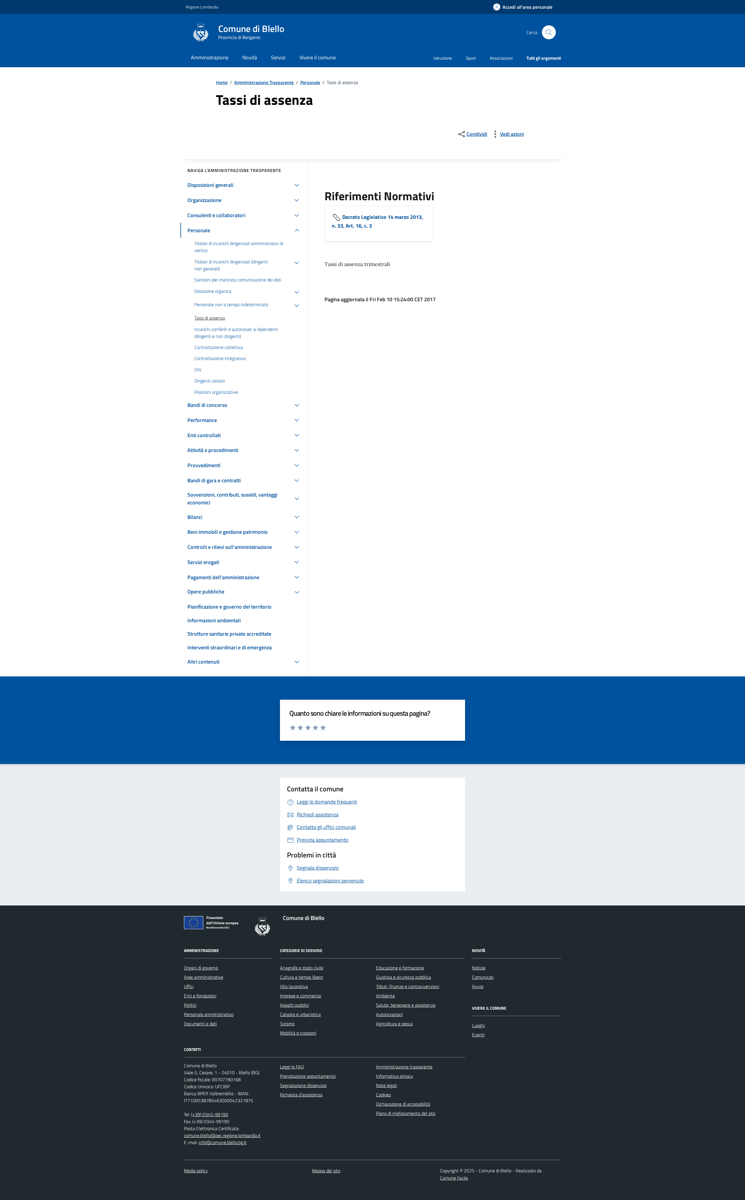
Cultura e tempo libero (301, 977)
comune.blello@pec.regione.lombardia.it (222, 1135)
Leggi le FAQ (292, 1066)
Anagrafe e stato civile (301, 967)
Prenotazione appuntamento (308, 1076)
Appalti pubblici (294, 1005)
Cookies (383, 1094)
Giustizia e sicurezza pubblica (403, 977)
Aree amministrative (203, 977)
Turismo (287, 1023)
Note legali (386, 1085)
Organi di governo (201, 967)
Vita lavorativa (294, 986)
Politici (190, 1005)
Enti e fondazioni (200, 995)
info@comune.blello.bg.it (222, 1142)
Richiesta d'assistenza (301, 1094)
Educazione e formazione (400, 967)
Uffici (189, 986)
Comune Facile (454, 1177)
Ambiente (385, 995)
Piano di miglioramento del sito (405, 1113)
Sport (471, 58)
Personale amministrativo (208, 1014)
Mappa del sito (326, 1170)
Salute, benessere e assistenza (405, 1005)
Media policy (196, 1170)
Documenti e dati (200, 1023)
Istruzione (443, 58)
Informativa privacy (394, 1076)
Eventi (478, 1034)
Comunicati (483, 977)
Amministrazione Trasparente (264, 82)
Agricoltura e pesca (394, 1023)
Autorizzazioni (389, 1014)
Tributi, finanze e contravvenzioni (407, 986)
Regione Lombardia (202, 7)
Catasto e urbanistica (300, 1014)
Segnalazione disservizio (303, 1085)
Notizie (478, 967)
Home (222, 82)
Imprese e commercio (300, 995)
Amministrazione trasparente (404, 1066)
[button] (522, 7)
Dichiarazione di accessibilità (403, 1103)
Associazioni (501, 58)
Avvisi (477, 986)
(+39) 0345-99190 (209, 1114)
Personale (310, 82)
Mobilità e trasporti (298, 1032)
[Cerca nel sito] (549, 32)
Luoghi (478, 1025)
